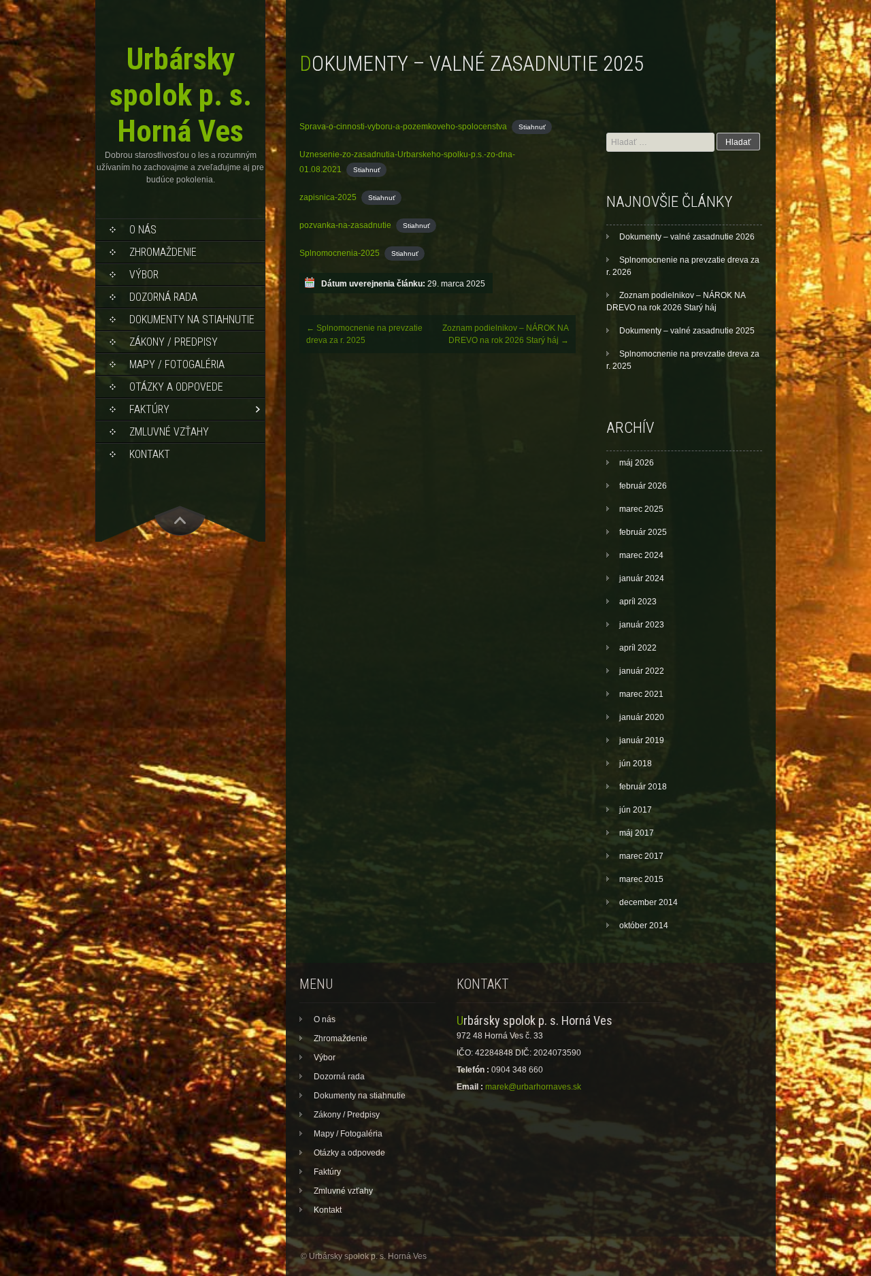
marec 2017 (641, 856)
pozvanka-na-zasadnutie (345, 225)
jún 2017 (635, 810)
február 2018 (643, 786)
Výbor (144, 274)
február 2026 (643, 486)
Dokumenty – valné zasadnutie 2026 (687, 237)
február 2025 (643, 532)
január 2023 (641, 624)
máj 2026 (636, 463)
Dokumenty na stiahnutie (191, 319)
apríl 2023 (638, 601)
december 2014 (648, 902)
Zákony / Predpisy (173, 342)
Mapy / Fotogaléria (177, 364)
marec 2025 (641, 509)
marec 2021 (641, 694)
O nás (143, 229)
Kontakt (149, 454)
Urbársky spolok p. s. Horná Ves (181, 95)
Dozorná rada (163, 297)
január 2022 (641, 671)
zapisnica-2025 (328, 197)
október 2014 (643, 925)
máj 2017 (636, 833)
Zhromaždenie (163, 252)
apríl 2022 (638, 648)
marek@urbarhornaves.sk (533, 1087)
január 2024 (641, 578)
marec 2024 (641, 555)
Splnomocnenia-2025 (339, 253)
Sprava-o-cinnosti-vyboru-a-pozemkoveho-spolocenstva (403, 126)
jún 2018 (635, 763)
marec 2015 (641, 879)
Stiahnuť (532, 127)
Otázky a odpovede (176, 386)
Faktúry (149, 409)
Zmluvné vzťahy (169, 431)
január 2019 (641, 740)
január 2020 (641, 717)
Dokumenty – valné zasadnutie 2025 (687, 331)
